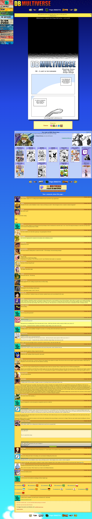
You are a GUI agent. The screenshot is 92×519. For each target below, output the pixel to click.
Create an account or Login (26, 499)
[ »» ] (75, 10)
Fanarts (3, 26)
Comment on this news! (67, 138)
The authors (6, 17)
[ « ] (41, 10)
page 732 (81, 462)
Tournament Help (6, 31)
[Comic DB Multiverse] (61, 125)
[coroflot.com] (59, 125)
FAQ (2, 28)
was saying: (24, 319)
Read (3, 13)
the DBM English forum (39, 507)
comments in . (20, 485)
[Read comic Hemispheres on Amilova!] (56, 125)
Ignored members (20, 509)
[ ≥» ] (71, 10)
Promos (3, 43)
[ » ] (65, 10)
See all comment (53, 446)
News (3, 10)
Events (3, 40)
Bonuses (3, 37)
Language (5, 6)
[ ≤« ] (35, 10)
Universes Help (5, 34)
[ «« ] (31, 10)
